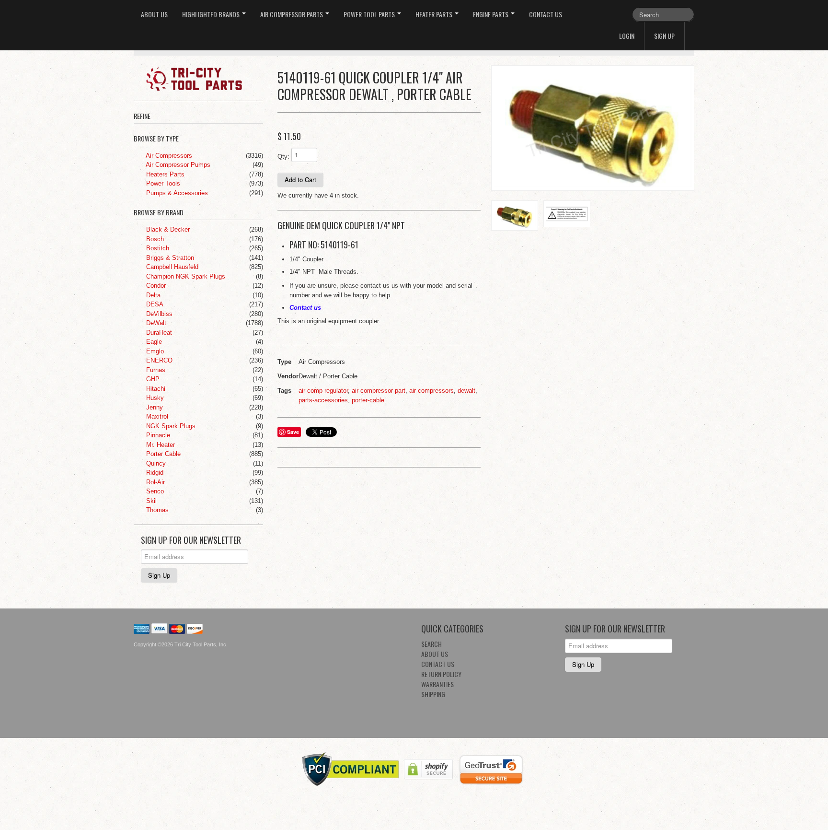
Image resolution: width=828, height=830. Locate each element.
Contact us (305, 307)
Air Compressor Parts (292, 14)
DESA (153, 304)
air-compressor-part (378, 390)
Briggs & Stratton (169, 257)
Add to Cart (300, 179)
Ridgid (153, 472)
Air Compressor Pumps (177, 164)
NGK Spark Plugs (170, 426)
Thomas (156, 510)
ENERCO (158, 360)
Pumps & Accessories (176, 193)
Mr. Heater (159, 444)
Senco (154, 491)
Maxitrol (156, 416)
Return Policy (441, 674)
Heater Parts (434, 14)
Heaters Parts (164, 174)
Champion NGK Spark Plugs (184, 276)
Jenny (153, 407)
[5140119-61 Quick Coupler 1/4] (592, 128)
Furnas (154, 370)
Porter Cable (162, 453)
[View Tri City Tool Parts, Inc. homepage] (202, 78)
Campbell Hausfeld (171, 266)
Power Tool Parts (370, 14)
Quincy (155, 463)
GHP (152, 379)
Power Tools (162, 183)
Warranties (437, 684)
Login (626, 36)
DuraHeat (158, 332)
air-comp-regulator (323, 390)
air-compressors (431, 390)
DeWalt (155, 323)
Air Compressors (168, 155)
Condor (155, 285)
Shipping (433, 694)
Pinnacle (157, 435)
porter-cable (368, 400)
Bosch (154, 239)
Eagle (153, 341)
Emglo (154, 351)
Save (293, 431)
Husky (154, 397)
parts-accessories (323, 400)
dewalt (466, 390)
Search (431, 644)
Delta (152, 295)
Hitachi (154, 388)
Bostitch (156, 248)
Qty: (283, 156)
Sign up (664, 36)
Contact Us (545, 14)
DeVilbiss (158, 313)
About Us (154, 14)
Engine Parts (491, 14)
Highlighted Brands (211, 14)
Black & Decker (167, 229)
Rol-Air (154, 482)
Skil (150, 500)
